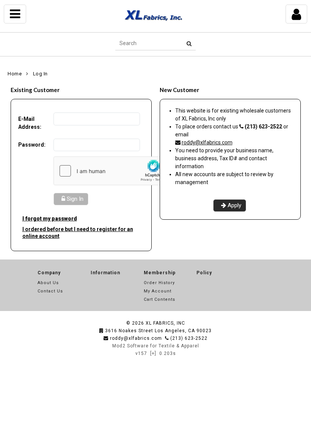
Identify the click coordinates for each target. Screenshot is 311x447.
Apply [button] (234, 205)
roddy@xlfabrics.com (207, 142)
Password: (32, 145)
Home (15, 74)
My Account (157, 291)
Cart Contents (159, 299)
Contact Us (50, 291)
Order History (159, 282)
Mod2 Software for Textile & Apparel (155, 346)
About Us (48, 282)
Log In (40, 74)
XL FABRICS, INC (165, 323)
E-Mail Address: (29, 123)
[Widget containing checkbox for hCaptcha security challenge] (110, 170)
